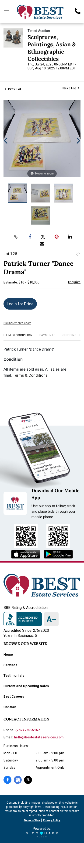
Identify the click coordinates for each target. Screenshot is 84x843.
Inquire (74, 282)
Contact (10, 707)
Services (10, 665)
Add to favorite (77, 254)
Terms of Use (32, 820)
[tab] (18, 337)
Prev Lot (14, 89)
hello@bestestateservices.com (39, 737)
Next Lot (69, 88)
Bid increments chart (17, 323)
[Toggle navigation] (6, 12)
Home (8, 654)
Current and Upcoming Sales (26, 686)
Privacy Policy (51, 820)
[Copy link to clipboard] (16, 237)
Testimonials (14, 675)
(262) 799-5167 (27, 730)
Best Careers (14, 696)
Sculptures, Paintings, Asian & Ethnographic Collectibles (52, 48)
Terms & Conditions (30, 375)
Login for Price (20, 303)
